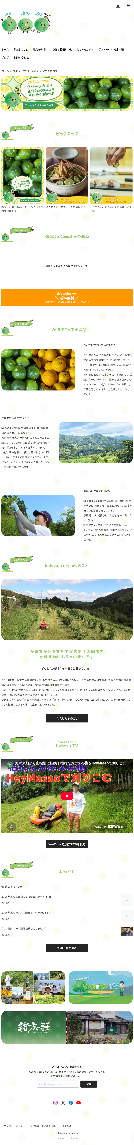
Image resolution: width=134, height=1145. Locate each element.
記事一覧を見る (67, 948)
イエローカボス (30, 71)
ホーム (5, 49)
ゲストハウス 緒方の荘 (111, 49)
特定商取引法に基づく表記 (43, 1126)
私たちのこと (21, 49)
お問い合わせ (21, 57)
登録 (88, 1083)
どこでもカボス (85, 49)
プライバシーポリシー (14, 1126)
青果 (15, 71)
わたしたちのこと (67, 718)
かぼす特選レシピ (62, 49)
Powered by (63, 1138)
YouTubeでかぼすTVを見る (67, 844)
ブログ (5, 57)
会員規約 (66, 1126)
